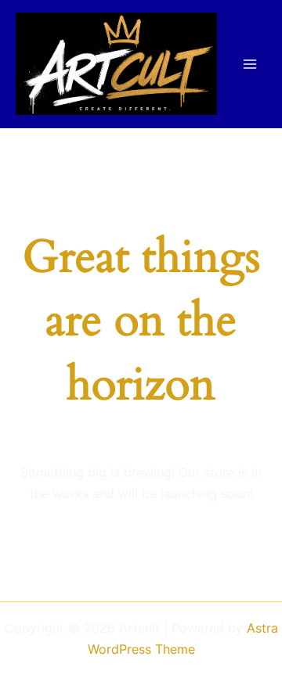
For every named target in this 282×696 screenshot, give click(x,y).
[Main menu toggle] (249, 64)
